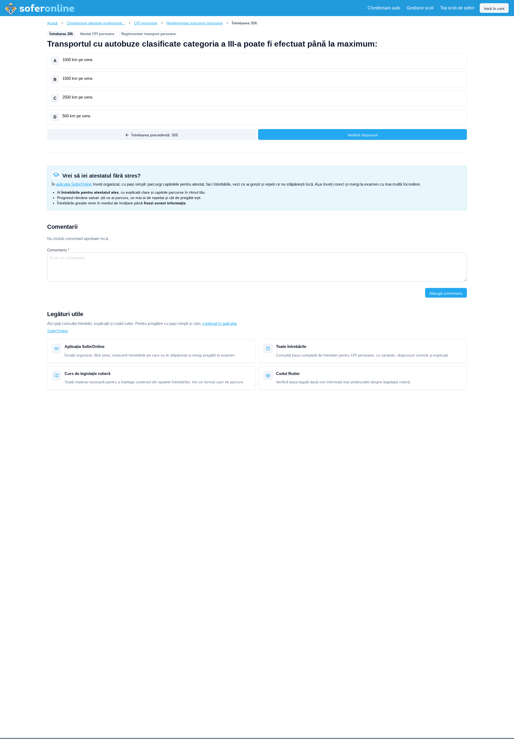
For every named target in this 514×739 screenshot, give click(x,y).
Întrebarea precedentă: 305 (154, 135)
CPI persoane (145, 23)
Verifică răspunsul (362, 135)
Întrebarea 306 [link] (244, 23)
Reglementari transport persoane (195, 23)
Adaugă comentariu (446, 293)
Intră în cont (494, 8)
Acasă (52, 23)
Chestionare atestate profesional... (96, 23)
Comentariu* (58, 250)
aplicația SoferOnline (74, 184)
